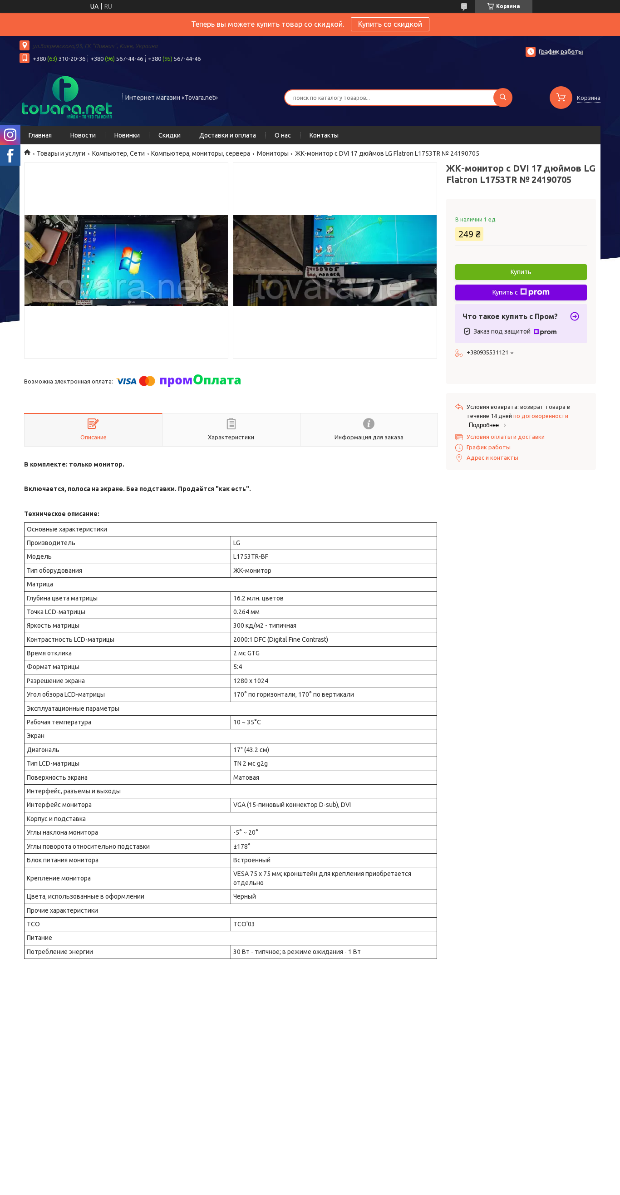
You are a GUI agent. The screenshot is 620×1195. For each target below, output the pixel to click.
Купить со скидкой (390, 24)
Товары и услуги (61, 153)
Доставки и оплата (227, 135)
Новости (83, 135)
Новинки (127, 135)
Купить (521, 271)
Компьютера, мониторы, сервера (200, 153)
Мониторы (273, 153)
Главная (40, 135)
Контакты (324, 135)
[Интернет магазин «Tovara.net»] (67, 96)
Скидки (169, 135)
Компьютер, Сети (118, 153)
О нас (283, 135)
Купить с (505, 292)
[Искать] (502, 97)
